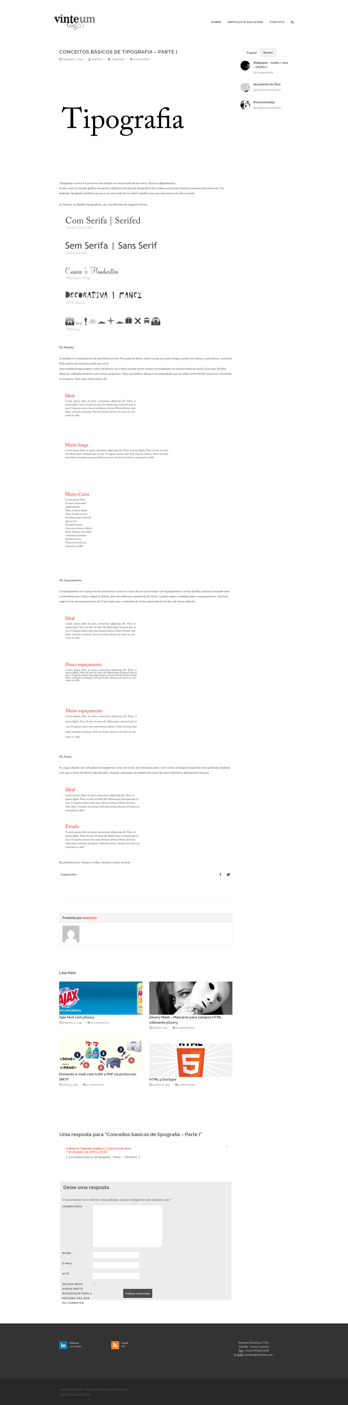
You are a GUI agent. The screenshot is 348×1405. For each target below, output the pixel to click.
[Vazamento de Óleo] (245, 87)
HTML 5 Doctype (162, 1079)
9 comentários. (187, 1084)
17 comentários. (95, 1084)
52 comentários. (185, 1027)
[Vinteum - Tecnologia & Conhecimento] (74, 22)
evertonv (97, 59)
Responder (227, 1146)
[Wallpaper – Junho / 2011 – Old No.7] (245, 65)
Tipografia (118, 59)
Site (65, 1273)
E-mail (68, 1263)
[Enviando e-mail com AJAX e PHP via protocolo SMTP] (100, 1054)
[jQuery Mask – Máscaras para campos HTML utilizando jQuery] (190, 997)
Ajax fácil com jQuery (76, 1017)
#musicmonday (264, 102)
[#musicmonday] (245, 105)
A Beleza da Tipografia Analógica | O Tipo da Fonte (95, 1148)
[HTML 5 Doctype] (190, 1060)
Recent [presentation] (268, 52)
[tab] (251, 52)
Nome (67, 1253)
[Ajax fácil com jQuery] (100, 997)
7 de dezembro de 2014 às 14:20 (86, 1151)
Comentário (72, 1206)
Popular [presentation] (252, 52)
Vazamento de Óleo (267, 84)
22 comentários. (100, 1022)
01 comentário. (142, 59)
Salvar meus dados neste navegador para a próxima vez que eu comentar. (77, 1294)
